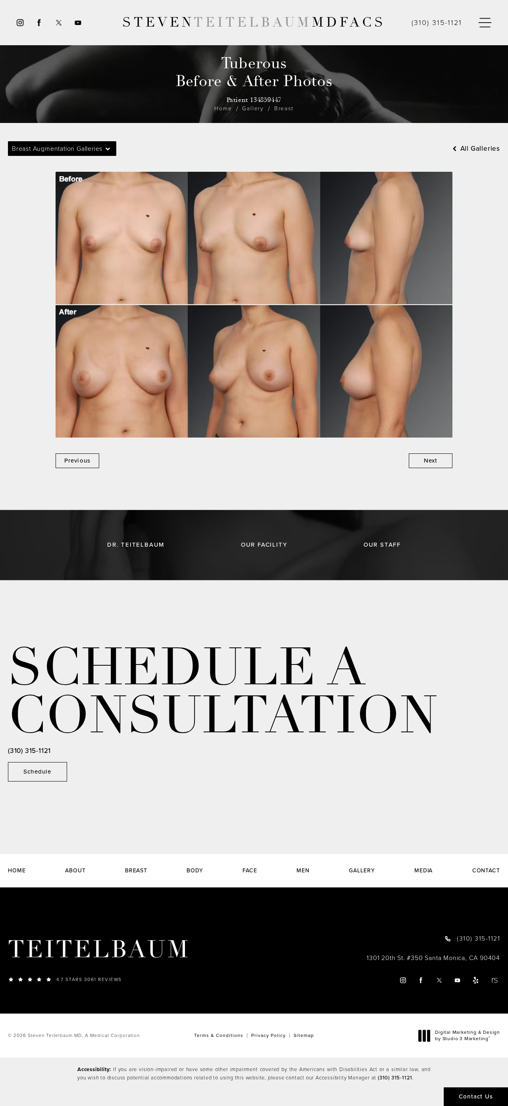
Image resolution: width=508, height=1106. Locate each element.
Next (431, 460)
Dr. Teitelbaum (135, 545)
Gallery (253, 108)
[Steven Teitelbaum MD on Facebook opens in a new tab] (39, 23)
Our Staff (382, 545)
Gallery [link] (362, 871)
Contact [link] (486, 871)
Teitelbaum (99, 950)
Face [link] (249, 871)
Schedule (37, 771)
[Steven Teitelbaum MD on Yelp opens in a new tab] (476, 980)
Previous (77, 460)
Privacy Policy (268, 1035)
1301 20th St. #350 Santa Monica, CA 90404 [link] (433, 958)
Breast (284, 108)
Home (223, 108)
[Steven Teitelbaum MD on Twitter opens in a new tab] (58, 23)
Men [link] (303, 871)
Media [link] (423, 871)
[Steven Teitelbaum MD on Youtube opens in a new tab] (78, 23)
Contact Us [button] (476, 1096)
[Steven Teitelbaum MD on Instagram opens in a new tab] (20, 23)
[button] (485, 23)
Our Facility (264, 545)
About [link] (75, 871)
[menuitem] (20, 23)
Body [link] (195, 871)
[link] (437, 22)
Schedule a (223, 691)
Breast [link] (136, 871)
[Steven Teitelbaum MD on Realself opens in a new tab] (494, 980)
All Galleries (479, 148)
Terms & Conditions (218, 1035)
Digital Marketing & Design (467, 1035)
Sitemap (304, 1035)
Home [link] (17, 871)
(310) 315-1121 (395, 1077)
